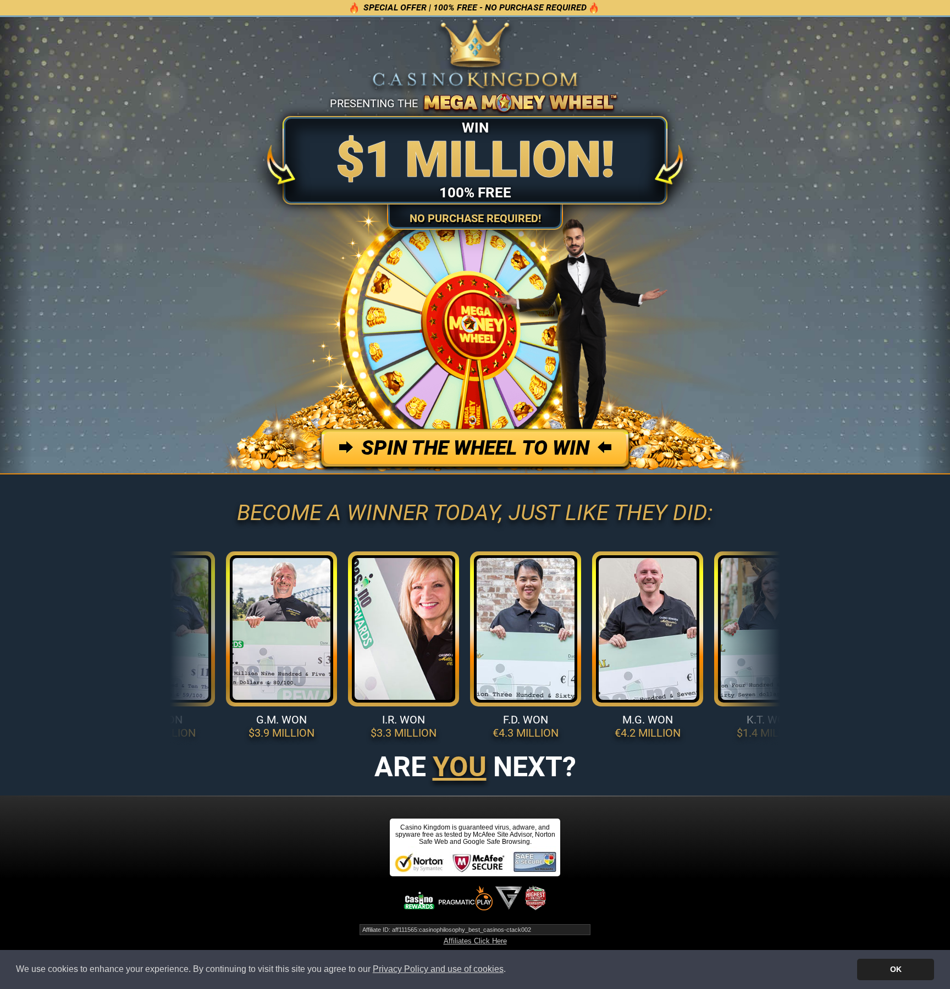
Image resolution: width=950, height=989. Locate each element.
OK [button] (896, 969)
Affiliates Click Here (475, 941)
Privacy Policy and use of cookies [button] (438, 969)
